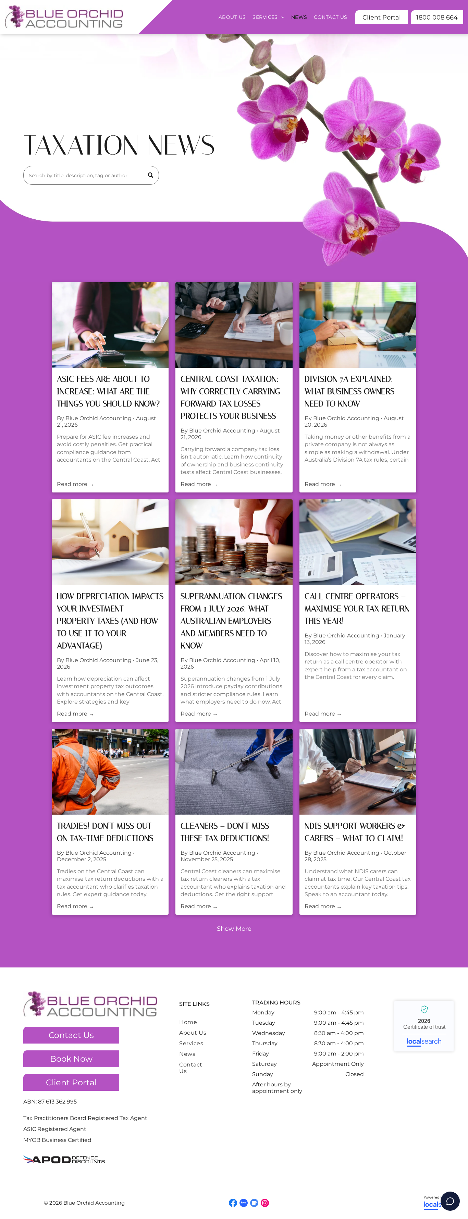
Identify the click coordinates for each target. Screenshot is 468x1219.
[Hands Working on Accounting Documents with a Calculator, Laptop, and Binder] (357, 542)
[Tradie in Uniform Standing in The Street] (110, 772)
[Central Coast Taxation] (233, 325)
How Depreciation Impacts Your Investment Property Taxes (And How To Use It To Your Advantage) (110, 621)
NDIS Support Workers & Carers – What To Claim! (355, 832)
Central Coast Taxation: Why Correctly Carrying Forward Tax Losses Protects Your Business (230, 397)
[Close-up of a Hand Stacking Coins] (233, 542)
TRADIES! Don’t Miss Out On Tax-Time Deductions (105, 832)
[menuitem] (232, 17)
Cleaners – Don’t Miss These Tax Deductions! (225, 832)
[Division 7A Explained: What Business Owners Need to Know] (357, 325)
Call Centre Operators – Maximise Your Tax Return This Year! (357, 609)
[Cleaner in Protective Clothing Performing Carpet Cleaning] (233, 772)
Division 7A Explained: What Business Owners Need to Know (349, 391)
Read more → (75, 484)
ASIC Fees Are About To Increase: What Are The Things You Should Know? (108, 391)
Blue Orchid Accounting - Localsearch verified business (424, 1026)
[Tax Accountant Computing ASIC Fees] (110, 325)
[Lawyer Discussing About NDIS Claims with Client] (357, 772)
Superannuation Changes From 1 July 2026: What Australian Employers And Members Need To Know (231, 621)
